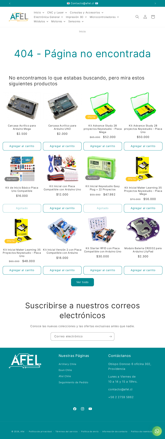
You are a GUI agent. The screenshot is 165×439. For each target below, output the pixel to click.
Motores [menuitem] (56, 21)
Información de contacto (114, 431)
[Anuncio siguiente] (155, 3)
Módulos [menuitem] (39, 21)
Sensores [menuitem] (74, 21)
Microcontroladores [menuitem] (103, 17)
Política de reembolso (142, 431)
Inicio (82, 31)
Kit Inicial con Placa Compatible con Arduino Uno (62, 188)
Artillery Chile (67, 364)
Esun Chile (65, 370)
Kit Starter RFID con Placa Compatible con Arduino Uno (102, 250)
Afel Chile (65, 376)
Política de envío (89, 431)
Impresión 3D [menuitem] (74, 17)
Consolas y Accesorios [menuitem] (85, 12)
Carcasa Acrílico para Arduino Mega (22, 127)
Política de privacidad (40, 431)
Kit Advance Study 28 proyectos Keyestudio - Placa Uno (143, 129)
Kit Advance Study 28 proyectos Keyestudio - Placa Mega (103, 129)
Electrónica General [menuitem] (47, 17)
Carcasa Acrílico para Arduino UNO (62, 127)
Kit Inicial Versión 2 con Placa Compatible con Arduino (62, 251)
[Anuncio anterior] (9, 3)
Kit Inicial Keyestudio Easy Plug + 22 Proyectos (103, 188)
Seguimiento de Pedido (73, 382)
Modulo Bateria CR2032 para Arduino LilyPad (143, 250)
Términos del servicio (66, 431)
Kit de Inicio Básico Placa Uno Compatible (21, 189)
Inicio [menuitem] (37, 12)
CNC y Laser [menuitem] (55, 12)
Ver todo (82, 282)
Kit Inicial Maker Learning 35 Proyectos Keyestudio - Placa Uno (22, 253)
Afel (22, 431)
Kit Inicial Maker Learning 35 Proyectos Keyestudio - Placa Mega (143, 191)
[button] (137, 17)
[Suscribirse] (110, 336)
